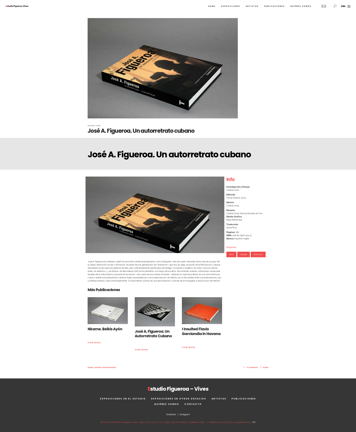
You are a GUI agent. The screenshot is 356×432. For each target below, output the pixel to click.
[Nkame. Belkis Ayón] (108, 310)
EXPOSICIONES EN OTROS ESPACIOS (178, 398)
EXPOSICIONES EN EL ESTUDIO (123, 398)
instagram (185, 414)
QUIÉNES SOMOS (166, 404)
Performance (258, 254)
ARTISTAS (219, 398)
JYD (254, 422)
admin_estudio (94, 367)
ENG (343, 6)
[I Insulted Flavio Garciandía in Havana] (202, 310)
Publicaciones (109, 367)
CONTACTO (193, 404)
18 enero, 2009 (94, 126)
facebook (171, 414)
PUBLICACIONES (244, 398)
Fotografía (243, 254)
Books (231, 254)
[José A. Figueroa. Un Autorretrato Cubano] (155, 311)
